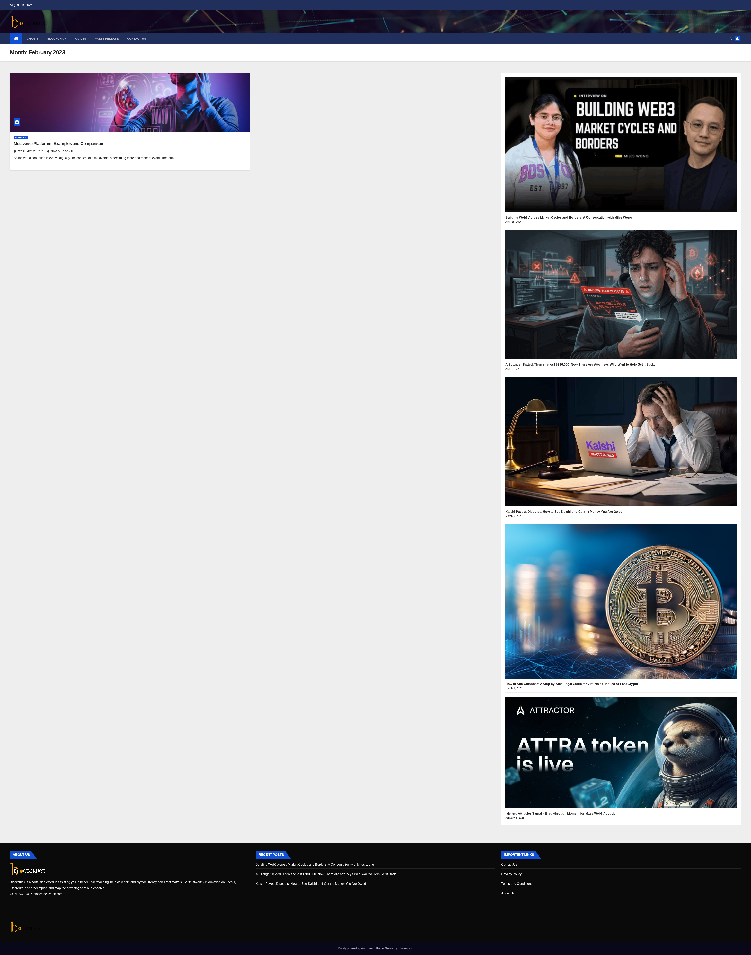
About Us (508, 893)
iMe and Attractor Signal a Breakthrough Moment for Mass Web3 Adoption (561, 813)
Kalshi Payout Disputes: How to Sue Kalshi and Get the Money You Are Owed (563, 511)
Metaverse (21, 137)
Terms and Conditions (516, 883)
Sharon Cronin (61, 151)
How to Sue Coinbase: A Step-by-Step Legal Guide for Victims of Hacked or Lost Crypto (571, 684)
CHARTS (33, 38)
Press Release (107, 38)
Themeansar (405, 948)
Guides (80, 38)
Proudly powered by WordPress (356, 948)
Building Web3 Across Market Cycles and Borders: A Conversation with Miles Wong (568, 217)
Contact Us (136, 38)
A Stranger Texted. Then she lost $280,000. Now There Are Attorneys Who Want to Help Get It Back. (580, 364)
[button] (730, 38)
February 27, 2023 (30, 151)
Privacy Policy (511, 874)
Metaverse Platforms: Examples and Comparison (58, 143)
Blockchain (57, 38)
